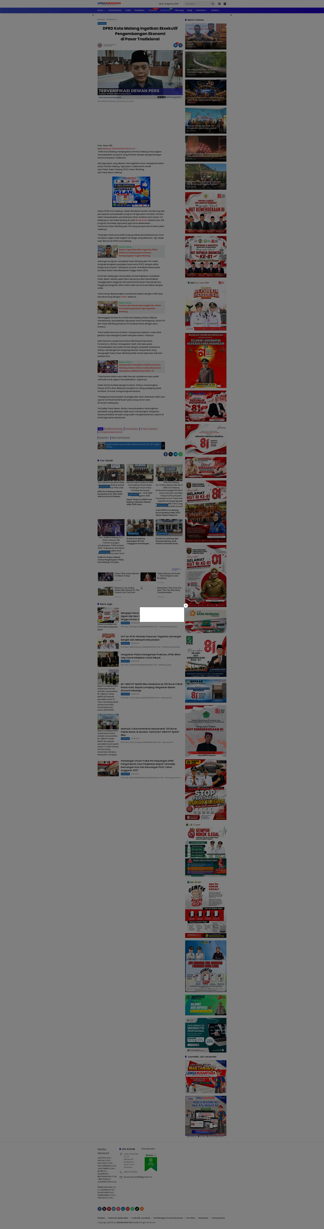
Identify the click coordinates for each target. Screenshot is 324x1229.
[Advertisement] (161, 614)
